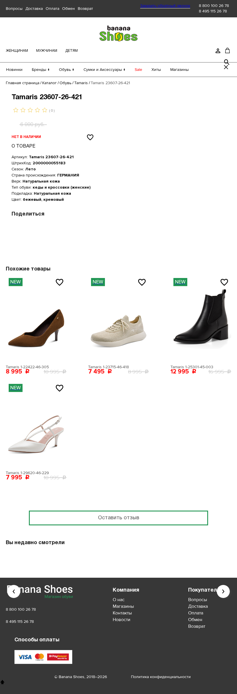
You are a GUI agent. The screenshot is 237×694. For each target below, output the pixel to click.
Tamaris (81, 82)
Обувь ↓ (66, 69)
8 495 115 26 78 (213, 11)
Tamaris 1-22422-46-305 (27, 367)
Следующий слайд (223, 591)
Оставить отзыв (118, 518)
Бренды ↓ (41, 69)
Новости (121, 620)
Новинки (14, 69)
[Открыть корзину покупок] (227, 50)
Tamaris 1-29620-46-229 (27, 473)
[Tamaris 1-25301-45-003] (201, 318)
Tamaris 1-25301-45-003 (192, 367)
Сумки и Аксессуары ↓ (104, 69)
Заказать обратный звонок (165, 5)
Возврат (85, 8)
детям (71, 50)
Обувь (65, 82)
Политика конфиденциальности (161, 676)
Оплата (52, 8)
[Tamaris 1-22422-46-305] (36, 318)
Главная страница (22, 82)
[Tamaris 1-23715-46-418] (118, 318)
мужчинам (46, 50)
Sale (138, 69)
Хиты (156, 69)
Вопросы (14, 8)
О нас (119, 600)
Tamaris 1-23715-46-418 (108, 367)
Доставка (34, 8)
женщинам (17, 50)
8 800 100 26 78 (214, 5)
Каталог (49, 82)
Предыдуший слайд (13, 591)
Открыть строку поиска (227, 62)
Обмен (68, 8)
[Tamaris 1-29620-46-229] (36, 424)
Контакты (122, 613)
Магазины (179, 69)
